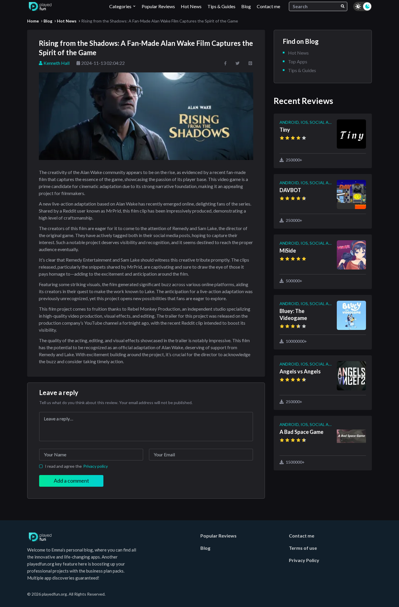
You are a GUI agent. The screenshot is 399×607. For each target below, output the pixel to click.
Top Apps (297, 61)
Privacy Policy (304, 560)
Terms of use (303, 548)
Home (33, 20)
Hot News (191, 6)
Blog (246, 6)
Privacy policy (95, 466)
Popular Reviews (158, 6)
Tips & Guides (221, 6)
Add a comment (71, 480)
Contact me (268, 6)
